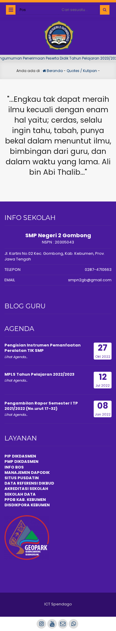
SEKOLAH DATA (20, 494)
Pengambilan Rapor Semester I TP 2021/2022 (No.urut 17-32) (41, 405)
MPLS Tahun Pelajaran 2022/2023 (39, 374)
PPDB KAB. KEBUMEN (25, 499)
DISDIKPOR (15, 505)
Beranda (54, 70)
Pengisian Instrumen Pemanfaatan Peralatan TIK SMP (42, 347)
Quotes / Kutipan (82, 70)
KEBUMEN (40, 505)
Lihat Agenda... (15, 356)
